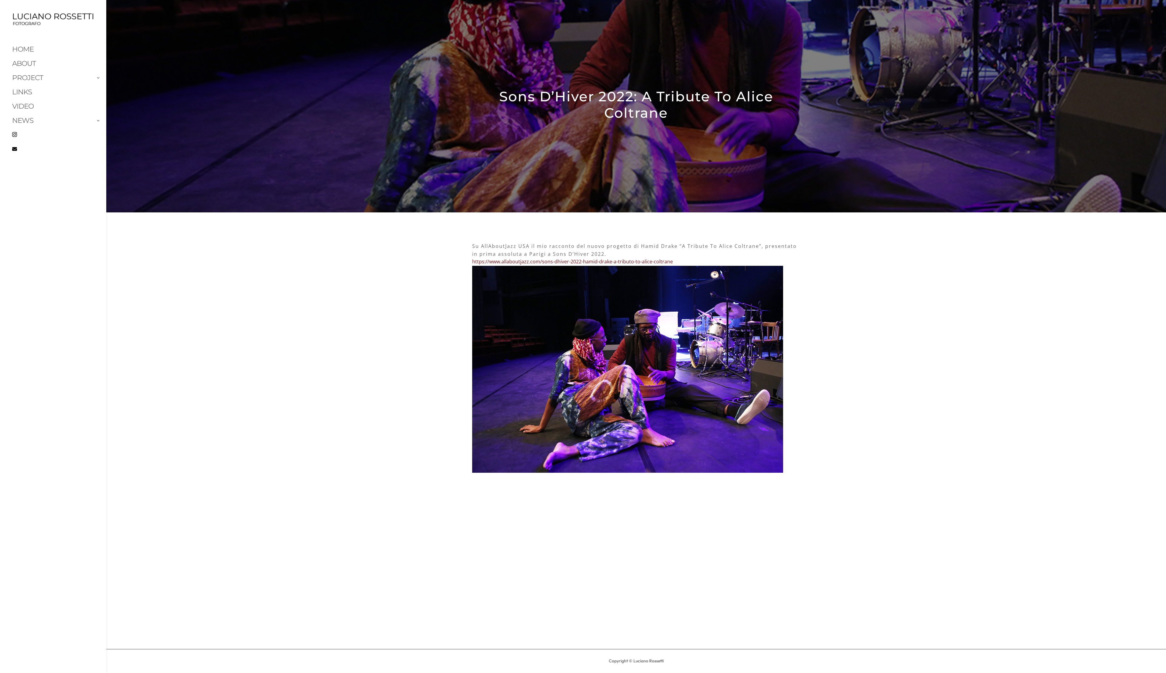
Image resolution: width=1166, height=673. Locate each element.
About (24, 63)
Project (27, 77)
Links (22, 92)
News (22, 120)
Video (23, 106)
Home (23, 49)
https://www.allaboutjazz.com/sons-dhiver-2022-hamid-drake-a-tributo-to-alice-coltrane (572, 261)
